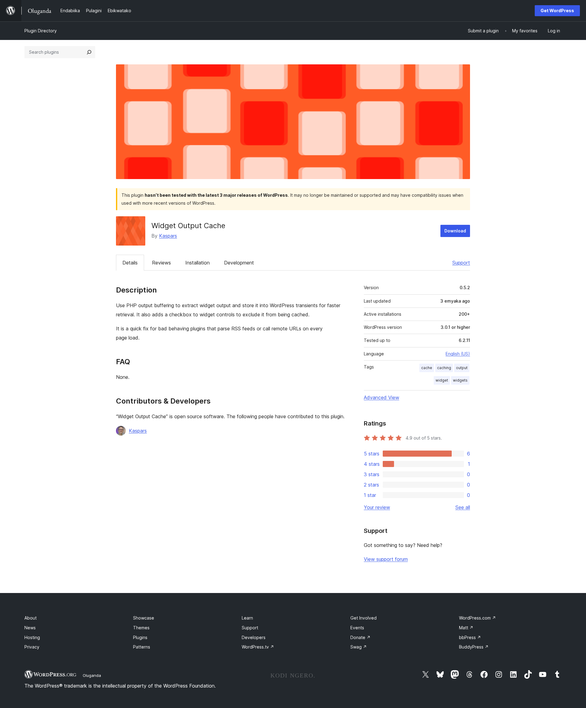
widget (442, 380)
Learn (247, 617)
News (30, 627)
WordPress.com (477, 617)
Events (357, 627)
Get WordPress (557, 10)
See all (462, 507)
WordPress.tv (258, 646)
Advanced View (381, 397)
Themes (141, 627)
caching (444, 367)
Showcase (143, 617)
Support (461, 263)
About (30, 617)
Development (239, 263)
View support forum (386, 559)
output (462, 367)
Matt (466, 627)
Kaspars (168, 236)
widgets (460, 380)
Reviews (161, 263)
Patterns (141, 646)
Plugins (140, 637)
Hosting (32, 637)
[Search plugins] (89, 52)
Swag (358, 646)
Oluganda (92, 675)
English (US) (458, 353)
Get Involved (363, 617)
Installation (197, 263)
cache (426, 367)
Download (455, 230)
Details (130, 263)
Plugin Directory (40, 30)
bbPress (470, 637)
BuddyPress (474, 646)
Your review (377, 507)
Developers (254, 637)
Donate (360, 637)
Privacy (31, 646)
